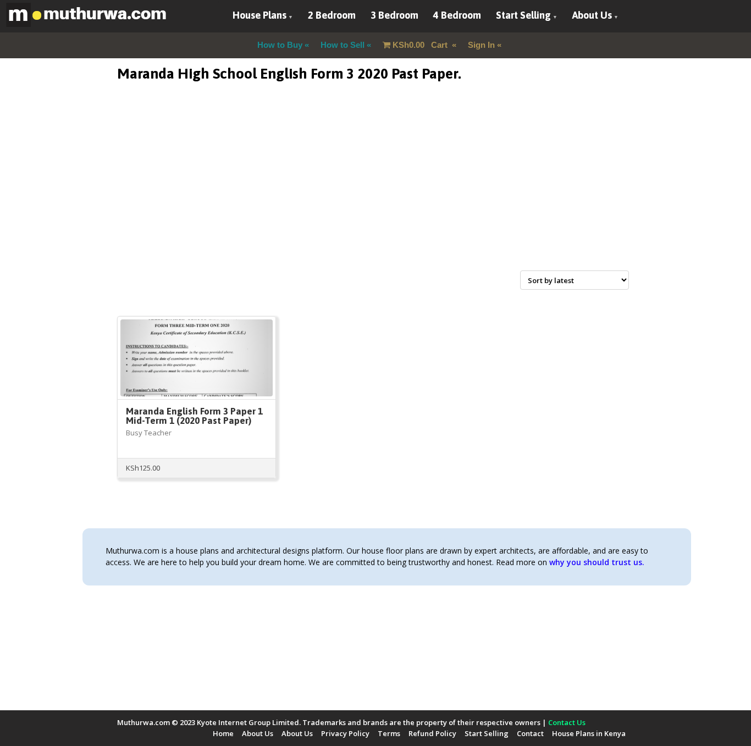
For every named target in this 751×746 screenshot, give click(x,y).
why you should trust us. (596, 562)
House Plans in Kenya (589, 733)
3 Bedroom (394, 15)
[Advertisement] (375, 189)
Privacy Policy (345, 733)
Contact (530, 733)
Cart (421, 44)
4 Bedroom (457, 15)
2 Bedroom (332, 15)
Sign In (481, 44)
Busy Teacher (149, 433)
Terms (389, 733)
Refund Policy (432, 733)
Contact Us (567, 722)
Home (223, 733)
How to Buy (279, 44)
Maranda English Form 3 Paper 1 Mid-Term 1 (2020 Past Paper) (194, 416)
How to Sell (343, 44)
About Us (592, 15)
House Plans (259, 15)
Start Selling (523, 15)
